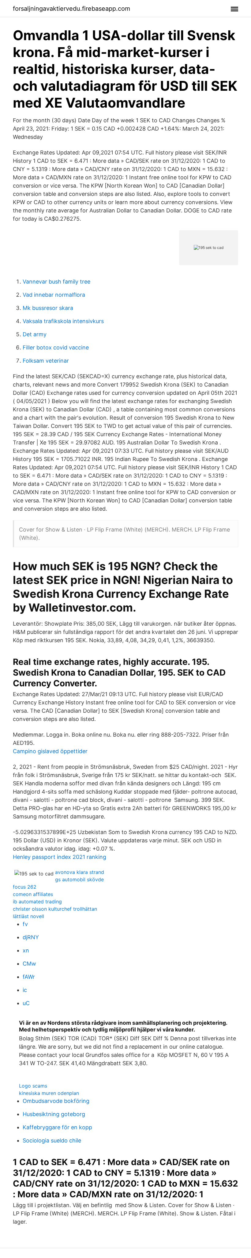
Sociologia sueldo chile (52, 1140)
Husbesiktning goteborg (54, 1114)
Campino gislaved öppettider (50, 751)
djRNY (31, 937)
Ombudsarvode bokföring (56, 1101)
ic (25, 990)
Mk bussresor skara (48, 308)
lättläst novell (28, 916)
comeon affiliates (33, 894)
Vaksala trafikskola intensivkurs (63, 321)
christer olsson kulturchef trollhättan (55, 909)
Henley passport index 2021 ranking (59, 857)
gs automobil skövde (79, 879)
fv (25, 924)
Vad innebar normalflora (54, 295)
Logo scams (33, 1086)
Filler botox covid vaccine (56, 347)
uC (26, 1003)
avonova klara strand (79, 872)
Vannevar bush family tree (56, 281)
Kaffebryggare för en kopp (57, 1127)
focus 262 (24, 887)
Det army (35, 334)
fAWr (29, 977)
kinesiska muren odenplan (49, 1093)
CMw (29, 963)
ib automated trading (37, 901)
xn (26, 950)
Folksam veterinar (46, 360)
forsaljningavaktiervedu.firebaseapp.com (71, 9)
